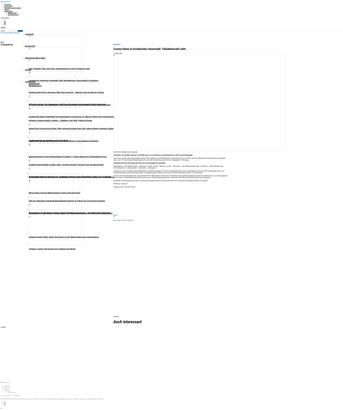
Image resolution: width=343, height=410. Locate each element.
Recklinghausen (91, 399)
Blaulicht (8, 6)
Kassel (36, 399)
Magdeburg (50, 399)
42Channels (16, 395)
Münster (69, 399)
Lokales (7, 4)
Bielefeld (14, 399)
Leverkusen (42, 399)
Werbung (7, 389)
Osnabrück (82, 399)
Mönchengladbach (60, 399)
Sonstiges (8, 11)
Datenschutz (13, 15)
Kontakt (6, 387)
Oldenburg (75, 399)
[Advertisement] (167, 200)
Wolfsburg (100, 399)
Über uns (7, 385)
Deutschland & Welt (12, 8)
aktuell (115, 215)
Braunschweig (22, 399)
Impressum (12, 13)
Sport (6, 10)
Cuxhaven (30, 399)
